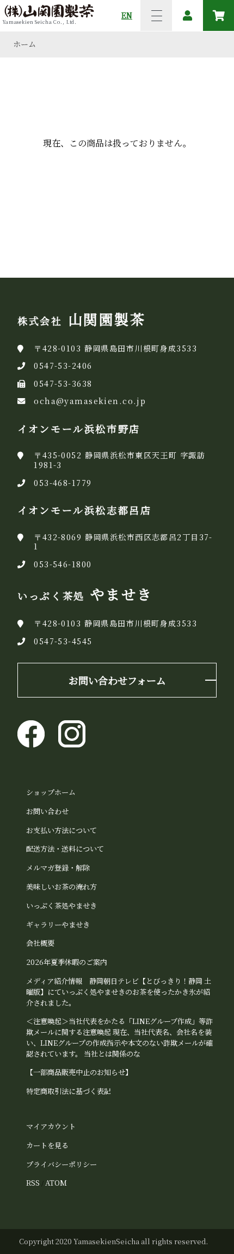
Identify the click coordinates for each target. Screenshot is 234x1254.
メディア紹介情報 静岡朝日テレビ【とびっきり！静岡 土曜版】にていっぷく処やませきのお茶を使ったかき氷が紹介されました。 (118, 992)
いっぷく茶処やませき (61, 905)
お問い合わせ (47, 811)
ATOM (56, 1183)
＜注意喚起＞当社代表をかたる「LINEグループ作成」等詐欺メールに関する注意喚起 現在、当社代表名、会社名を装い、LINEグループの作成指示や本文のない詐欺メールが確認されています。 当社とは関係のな (119, 1037)
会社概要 (40, 943)
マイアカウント (51, 1126)
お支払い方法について (61, 830)
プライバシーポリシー (61, 1164)
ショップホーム (51, 792)
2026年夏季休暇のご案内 (66, 962)
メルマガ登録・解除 (58, 867)
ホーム (24, 44)
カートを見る (47, 1145)
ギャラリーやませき (58, 924)
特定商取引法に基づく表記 (68, 1091)
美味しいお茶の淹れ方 (61, 886)
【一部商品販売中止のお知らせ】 (79, 1072)
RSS (33, 1183)
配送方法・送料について (65, 848)
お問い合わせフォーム (117, 680)
